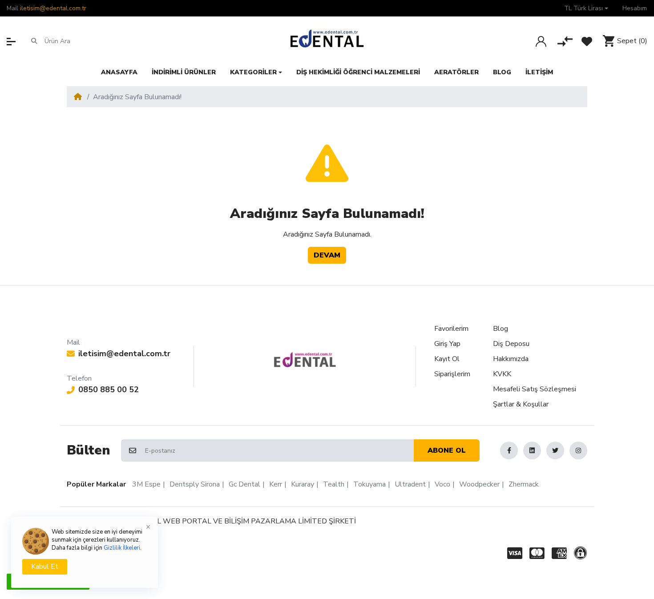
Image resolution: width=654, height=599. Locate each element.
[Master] (537, 553)
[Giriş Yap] (541, 41)
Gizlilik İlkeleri (122, 548)
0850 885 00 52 (108, 389)
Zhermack (524, 484)
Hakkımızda (511, 359)
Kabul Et (44, 566)
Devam (327, 255)
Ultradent (410, 484)
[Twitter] (555, 450)
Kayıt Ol (447, 359)
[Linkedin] (532, 450)
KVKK (502, 374)
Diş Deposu (511, 344)
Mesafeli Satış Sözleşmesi (534, 389)
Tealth (333, 484)
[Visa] (513, 553)
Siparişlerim (452, 374)
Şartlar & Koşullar (521, 404)
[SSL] (582, 553)
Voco (442, 484)
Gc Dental (244, 484)
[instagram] (578, 450)
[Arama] (34, 41)
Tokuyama (369, 484)
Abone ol (447, 450)
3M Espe (146, 484)
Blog (500, 329)
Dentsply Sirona (195, 484)
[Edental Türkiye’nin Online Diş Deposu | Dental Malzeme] (327, 40)
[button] (586, 8)
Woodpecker (479, 484)
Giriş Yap (447, 344)
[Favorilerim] (586, 41)
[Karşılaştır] (565, 41)
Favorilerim (451, 329)
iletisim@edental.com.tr (53, 8)
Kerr (275, 484)
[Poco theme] (305, 360)
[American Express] (559, 553)
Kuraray (302, 484)
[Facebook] (509, 450)
